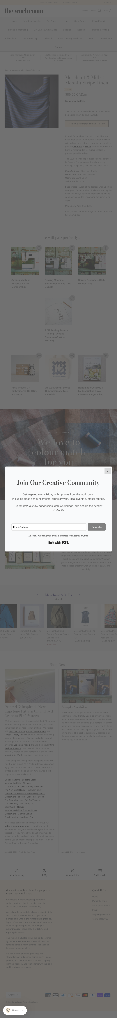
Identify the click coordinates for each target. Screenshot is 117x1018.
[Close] (108, 471)
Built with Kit (58, 542)
